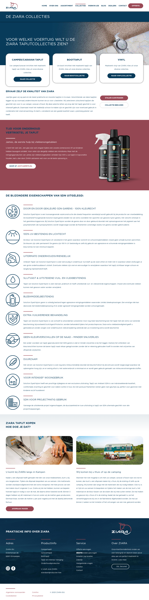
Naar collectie (27, 79)
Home (44, 6)
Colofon (79, 567)
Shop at (20, 166)
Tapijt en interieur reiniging (52, 560)
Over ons (53, 6)
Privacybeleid (37, 596)
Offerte (136, 6)
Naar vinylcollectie (121, 76)
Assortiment (67, 6)
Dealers (112, 6)
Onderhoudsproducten (50, 563)
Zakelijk (79, 560)
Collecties (80, 6)
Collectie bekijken (114, 105)
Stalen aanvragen (114, 98)
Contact (123, 6)
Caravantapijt (46, 553)
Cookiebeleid (11, 596)
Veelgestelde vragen (84, 563)
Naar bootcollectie (74, 76)
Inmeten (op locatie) (84, 556)
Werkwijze (93, 6)
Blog (103, 6)
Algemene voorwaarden (15, 592)
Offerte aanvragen (83, 549)
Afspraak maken (20, 509)
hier (59, 573)
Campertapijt (46, 549)
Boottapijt (45, 556)
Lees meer (122, 560)
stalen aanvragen (86, 553)
